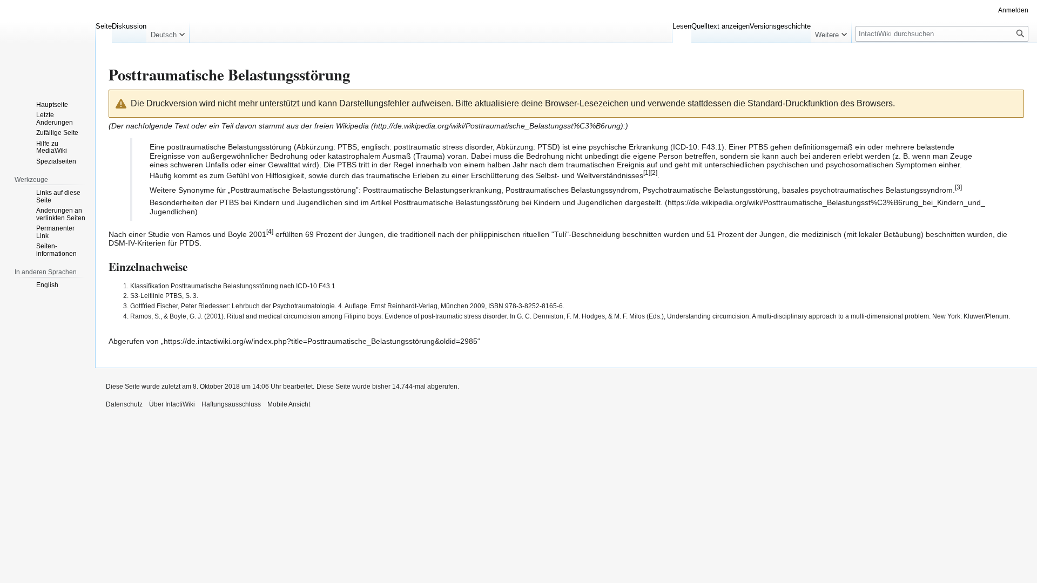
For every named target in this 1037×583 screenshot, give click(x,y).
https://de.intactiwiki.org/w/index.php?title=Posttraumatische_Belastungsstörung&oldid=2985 (320, 341)
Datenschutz (124, 404)
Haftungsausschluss (231, 404)
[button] (167, 32)
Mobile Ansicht (288, 404)
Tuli (560, 233)
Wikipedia (352, 125)
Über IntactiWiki (172, 404)
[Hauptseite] (47, 43)
